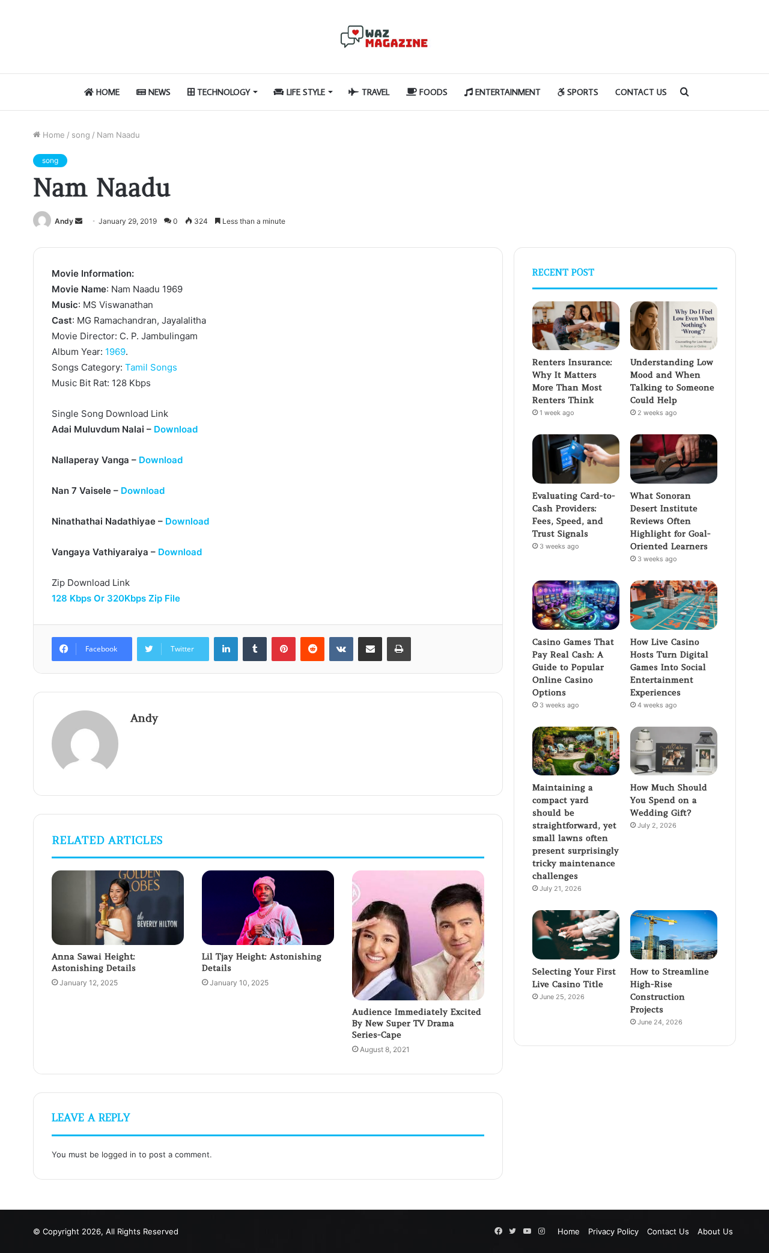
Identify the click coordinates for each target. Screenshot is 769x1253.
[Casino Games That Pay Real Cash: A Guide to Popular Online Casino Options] (575, 605)
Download (176, 429)
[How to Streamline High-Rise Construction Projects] (673, 934)
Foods (432, 92)
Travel (374, 92)
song (80, 135)
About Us (715, 1231)
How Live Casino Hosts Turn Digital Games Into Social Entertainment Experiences (669, 667)
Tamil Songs (151, 367)
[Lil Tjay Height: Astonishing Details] (268, 907)
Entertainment (507, 92)
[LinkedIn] (226, 649)
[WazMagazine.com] (384, 36)
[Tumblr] (255, 649)
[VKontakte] (341, 649)
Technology (222, 92)
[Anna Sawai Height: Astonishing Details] (118, 907)
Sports (581, 92)
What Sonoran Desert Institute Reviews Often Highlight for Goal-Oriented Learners (670, 521)
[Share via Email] (370, 649)
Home (107, 92)
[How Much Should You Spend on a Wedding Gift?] (673, 751)
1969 (115, 351)
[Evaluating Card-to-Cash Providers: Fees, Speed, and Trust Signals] (575, 459)
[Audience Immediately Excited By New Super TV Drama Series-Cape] (418, 935)
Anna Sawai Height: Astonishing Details (94, 962)
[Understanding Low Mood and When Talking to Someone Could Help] (673, 326)
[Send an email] (78, 221)
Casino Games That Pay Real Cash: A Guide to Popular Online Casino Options (573, 667)
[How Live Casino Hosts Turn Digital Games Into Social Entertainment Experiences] (673, 605)
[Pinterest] (284, 649)
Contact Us (641, 92)
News (158, 92)
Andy (64, 221)
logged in (119, 1154)
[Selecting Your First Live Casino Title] (575, 934)
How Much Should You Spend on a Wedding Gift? (668, 800)
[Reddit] (312, 649)
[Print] (399, 649)
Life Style (304, 92)
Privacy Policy (613, 1231)
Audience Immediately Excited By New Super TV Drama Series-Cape (416, 1023)
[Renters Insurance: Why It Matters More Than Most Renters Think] (575, 326)
